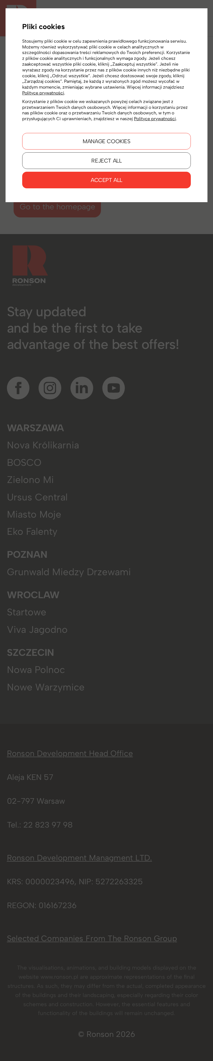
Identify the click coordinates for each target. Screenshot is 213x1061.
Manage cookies (106, 141)
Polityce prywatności (43, 93)
